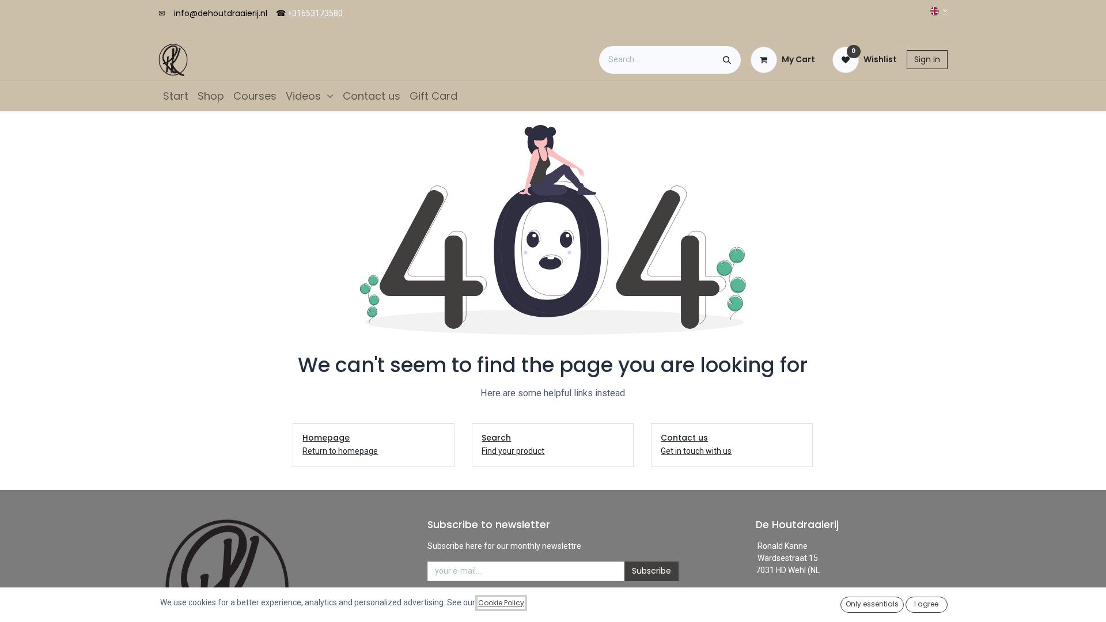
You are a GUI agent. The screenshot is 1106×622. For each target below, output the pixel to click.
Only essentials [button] (872, 604)
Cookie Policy (501, 603)
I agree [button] (926, 604)
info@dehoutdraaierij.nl (220, 13)
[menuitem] (175, 96)
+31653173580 (315, 13)
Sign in (927, 59)
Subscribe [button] (651, 571)
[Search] (727, 60)
